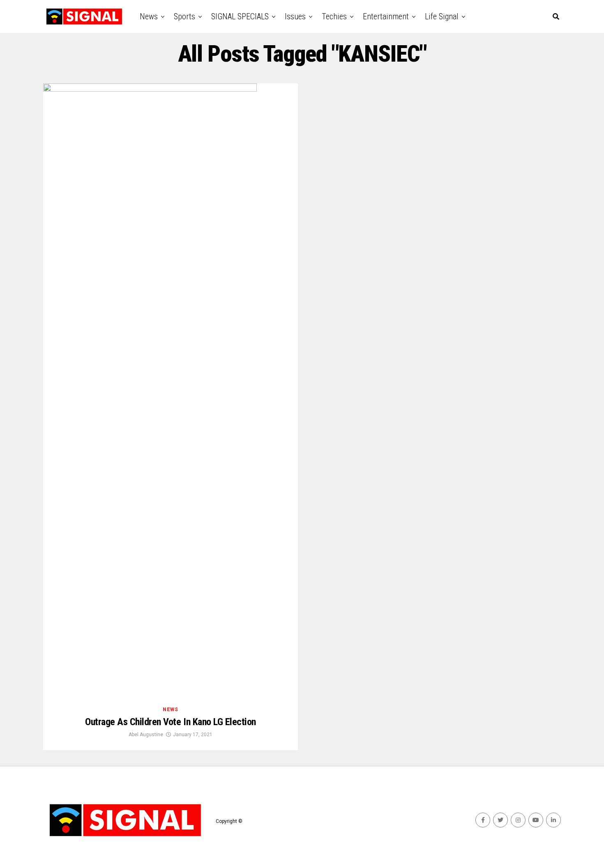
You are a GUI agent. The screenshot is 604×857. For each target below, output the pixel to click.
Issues (295, 16)
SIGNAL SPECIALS (240, 16)
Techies (334, 16)
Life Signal (442, 16)
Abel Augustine (146, 734)
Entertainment (386, 16)
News (149, 16)
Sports (184, 16)
